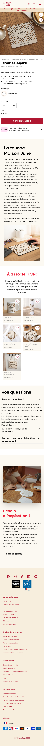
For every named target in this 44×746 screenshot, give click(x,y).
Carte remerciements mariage (15, 649)
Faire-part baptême (10, 643)
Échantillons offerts (10, 665)
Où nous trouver (9, 621)
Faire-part (7, 646)
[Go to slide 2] (22, 53)
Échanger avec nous (10, 681)
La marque (7, 601)
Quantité (4, 101)
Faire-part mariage (10, 636)
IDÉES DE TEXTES (14, 554)
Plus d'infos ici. (8, 425)
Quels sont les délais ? (12, 399)
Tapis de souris (33, 59)
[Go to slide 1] (21, 53)
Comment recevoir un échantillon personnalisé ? (18, 439)
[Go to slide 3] (41, 129)
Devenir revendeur (10, 618)
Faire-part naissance (11, 640)
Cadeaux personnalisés (18, 59)
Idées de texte (9, 668)
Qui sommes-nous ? (10, 624)
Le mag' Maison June (11, 604)
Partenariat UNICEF (10, 611)
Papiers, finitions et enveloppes (15, 671)
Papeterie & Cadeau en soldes (14, 653)
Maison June (5, 59)
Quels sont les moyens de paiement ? (14, 430)
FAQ (4, 678)
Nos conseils (7, 608)
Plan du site (7, 707)
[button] (22, 10)
